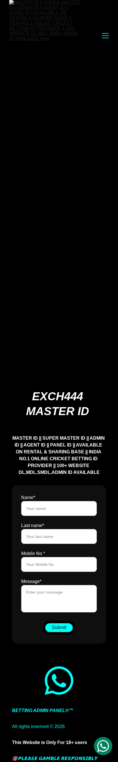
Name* (28, 497)
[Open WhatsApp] (103, 746)
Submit (59, 627)
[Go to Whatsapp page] (59, 680)
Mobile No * (33, 553)
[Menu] (105, 35)
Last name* (32, 525)
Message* (31, 581)
